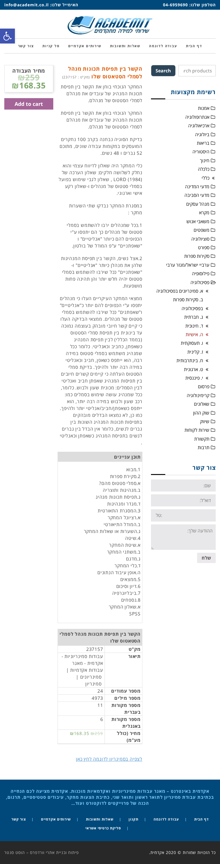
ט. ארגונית (193, 369)
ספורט (203, 247)
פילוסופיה (200, 273)
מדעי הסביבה (196, 195)
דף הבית (201, 819)
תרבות (203, 447)
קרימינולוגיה (198, 395)
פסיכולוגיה (199, 282)
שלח (206, 558)
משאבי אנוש (197, 221)
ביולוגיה (202, 134)
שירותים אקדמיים (56, 819)
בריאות (203, 143)
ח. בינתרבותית (189, 360)
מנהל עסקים (197, 204)
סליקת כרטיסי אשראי (103, 828)
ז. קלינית (195, 352)
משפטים (201, 230)
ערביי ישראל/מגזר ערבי (187, 265)
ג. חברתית (193, 317)
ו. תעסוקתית (192, 343)
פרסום (203, 386)
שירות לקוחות (196, 430)
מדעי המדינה (197, 186)
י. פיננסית (194, 378)
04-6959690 (175, 4)
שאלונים (201, 404)
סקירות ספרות (196, 256)
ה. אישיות (194, 334)
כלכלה (203, 169)
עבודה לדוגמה (166, 819)
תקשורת (201, 439)
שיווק (204, 421)
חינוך (204, 160)
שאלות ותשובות (99, 819)
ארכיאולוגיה (198, 125)
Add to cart (29, 103)
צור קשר (18, 819)
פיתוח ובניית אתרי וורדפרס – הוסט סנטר (41, 852)
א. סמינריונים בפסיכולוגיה (179, 291)
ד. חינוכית (194, 326)
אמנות (203, 108)
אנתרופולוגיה (197, 117)
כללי (205, 178)
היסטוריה (200, 151)
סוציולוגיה (200, 239)
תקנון (133, 819)
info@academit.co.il (26, 4)
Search (163, 71)
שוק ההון (201, 413)
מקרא (204, 212)
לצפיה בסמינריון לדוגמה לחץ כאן (109, 759)
